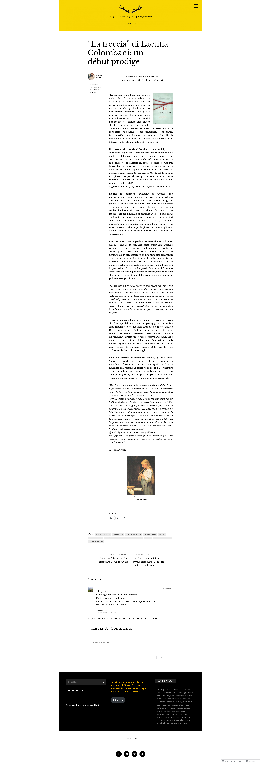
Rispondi (167, 588)
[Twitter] (134, 754)
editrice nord (136, 534)
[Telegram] (142, 754)
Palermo (147, 538)
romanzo (167, 538)
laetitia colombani (95, 538)
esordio (147, 534)
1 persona (106, 610)
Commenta (162, 657)
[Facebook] (119, 754)
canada (98, 534)
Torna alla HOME (77, 690)
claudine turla (118, 534)
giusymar (102, 591)
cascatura (106, 534)
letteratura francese (134, 538)
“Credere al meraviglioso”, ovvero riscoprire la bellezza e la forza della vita (148, 562)
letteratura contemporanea (115, 538)
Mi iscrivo (118, 700)
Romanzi (94, 92)
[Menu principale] (196, 6)
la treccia (162, 534)
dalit (127, 534)
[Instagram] (126, 754)
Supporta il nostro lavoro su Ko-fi (82, 705)
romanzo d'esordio (96, 541)
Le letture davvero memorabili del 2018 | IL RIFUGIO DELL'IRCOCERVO (128, 619)
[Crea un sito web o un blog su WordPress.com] (130, 745)
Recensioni (95, 90)
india (154, 534)
